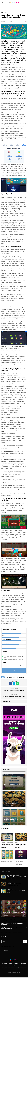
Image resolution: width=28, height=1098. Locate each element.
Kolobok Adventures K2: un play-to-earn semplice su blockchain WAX (20, 863)
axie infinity (9, 677)
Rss (14, 965)
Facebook (4, 963)
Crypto (16, 842)
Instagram (17, 963)
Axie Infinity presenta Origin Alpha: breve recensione (14, 919)
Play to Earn (4, 12)
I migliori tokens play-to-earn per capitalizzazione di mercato (20, 846)
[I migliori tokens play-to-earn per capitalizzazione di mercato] (14, 799)
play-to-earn (15, 677)
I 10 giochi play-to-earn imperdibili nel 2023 (16, 890)
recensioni (21, 677)
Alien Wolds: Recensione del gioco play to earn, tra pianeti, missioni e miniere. (14, 928)
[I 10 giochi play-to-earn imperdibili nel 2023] (14, 817)
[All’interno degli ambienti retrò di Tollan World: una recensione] (14, 782)
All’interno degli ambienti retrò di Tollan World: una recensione (7, 846)
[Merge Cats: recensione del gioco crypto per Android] (14, 908)
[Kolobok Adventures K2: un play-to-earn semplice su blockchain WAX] (21, 854)
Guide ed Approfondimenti (7, 842)
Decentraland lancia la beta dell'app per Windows (14, 690)
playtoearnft (4, 21)
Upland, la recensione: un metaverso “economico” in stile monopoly (14, 924)
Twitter (10, 963)
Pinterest (23, 963)
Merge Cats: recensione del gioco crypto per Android (14, 696)
